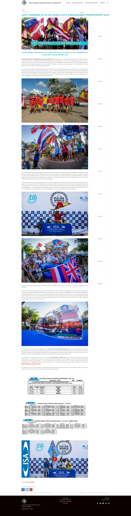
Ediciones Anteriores (78, 2)
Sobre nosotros (105, 499)
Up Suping (31, 482)
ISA (27, 482)
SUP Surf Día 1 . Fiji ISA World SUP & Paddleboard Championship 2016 (94, 492)
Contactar (102, 2)
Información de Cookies (65, 501)
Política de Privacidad (65, 499)
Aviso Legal (65, 498)
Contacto (107, 498)
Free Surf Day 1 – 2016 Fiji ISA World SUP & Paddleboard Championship (37, 492)
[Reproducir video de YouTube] (55, 459)
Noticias (68, 2)
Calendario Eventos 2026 (91, 2)
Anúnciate (65, 503)
